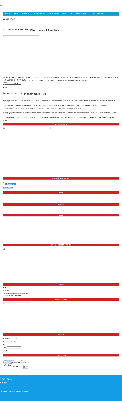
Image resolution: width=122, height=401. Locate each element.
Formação (15, 13)
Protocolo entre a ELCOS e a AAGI (35, 94)
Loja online (92, 13)
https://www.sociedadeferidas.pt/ (12, 84)
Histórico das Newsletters (10, 338)
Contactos (100, 13)
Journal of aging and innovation (78, 13)
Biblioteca (24, 13)
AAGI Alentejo (16, 366)
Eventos (63, 13)
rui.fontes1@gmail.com (15, 295)
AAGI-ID (6, 13)
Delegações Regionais (53, 13)
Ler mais (5, 87)
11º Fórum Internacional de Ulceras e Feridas (44, 30)
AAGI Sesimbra (7, 365)
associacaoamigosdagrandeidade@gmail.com (15, 294)
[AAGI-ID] (1, 5)
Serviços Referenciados (38, 13)
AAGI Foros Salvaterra (25, 367)
